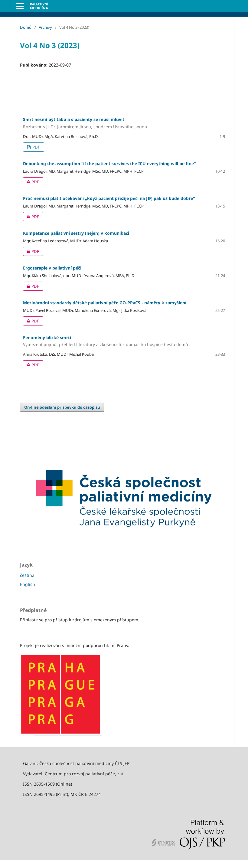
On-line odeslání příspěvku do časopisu (62, 407)
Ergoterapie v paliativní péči (52, 268)
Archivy (45, 27)
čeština (27, 575)
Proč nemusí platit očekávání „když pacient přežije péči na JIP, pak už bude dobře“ (109, 198)
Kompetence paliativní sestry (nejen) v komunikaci (76, 233)
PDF (35, 147)
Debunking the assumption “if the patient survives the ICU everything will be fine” (109, 163)
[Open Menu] (20, 6)
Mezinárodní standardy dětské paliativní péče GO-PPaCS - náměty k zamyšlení (104, 303)
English (27, 584)
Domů (25, 27)
